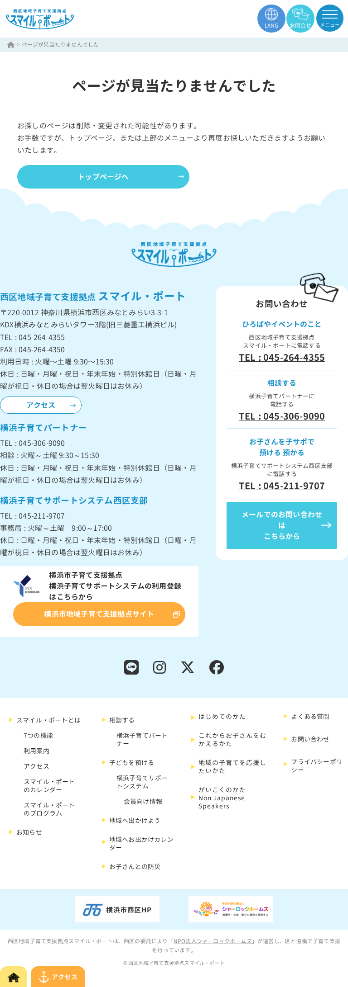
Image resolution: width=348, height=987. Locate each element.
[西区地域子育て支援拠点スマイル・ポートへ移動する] (11, 44)
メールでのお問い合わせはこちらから (282, 525)
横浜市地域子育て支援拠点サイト (99, 614)
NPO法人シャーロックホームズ (213, 941)
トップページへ (103, 177)
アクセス (41, 405)
